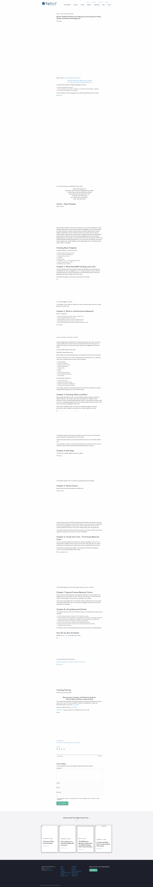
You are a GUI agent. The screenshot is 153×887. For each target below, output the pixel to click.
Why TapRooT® (67, 4)
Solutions (76, 4)
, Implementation (69, 742)
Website (58, 792)
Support (101, 2)
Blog (104, 4)
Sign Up (93, 870)
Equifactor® (97, 4)
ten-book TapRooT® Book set (71, 77)
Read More (46, 846)
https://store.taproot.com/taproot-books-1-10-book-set (70, 661)
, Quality (75, 742)
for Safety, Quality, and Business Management (79, 82)
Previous (60, 756)
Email (58, 787)
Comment (59, 768)
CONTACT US (60, 710)
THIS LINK (66, 635)
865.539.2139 (47, 868)
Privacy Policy (75, 872)
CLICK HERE (75, 704)
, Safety (78, 742)
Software (89, 4)
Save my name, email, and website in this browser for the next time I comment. (78, 799)
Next (99, 756)
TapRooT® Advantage (76, 871)
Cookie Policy (75, 874)
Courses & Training (60, 742)
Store (106, 2)
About (88, 2)
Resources (74, 866)
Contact (94, 2)
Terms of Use (75, 875)
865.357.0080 (49, 870)
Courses (82, 4)
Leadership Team (64, 875)
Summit (109, 4)
